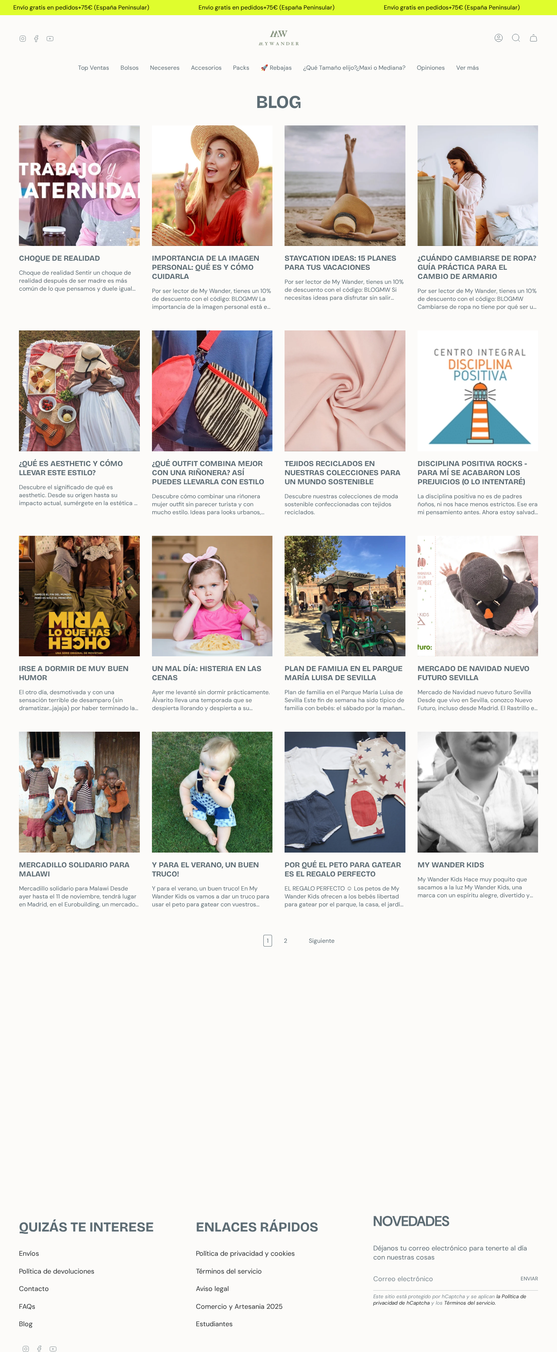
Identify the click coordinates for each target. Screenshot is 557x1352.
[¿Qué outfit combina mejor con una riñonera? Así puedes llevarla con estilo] (212, 390)
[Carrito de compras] (533, 37)
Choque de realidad (59, 258)
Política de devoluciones (56, 1271)
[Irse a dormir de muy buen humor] (79, 596)
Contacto (34, 1288)
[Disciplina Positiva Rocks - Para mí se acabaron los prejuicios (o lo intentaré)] (478, 390)
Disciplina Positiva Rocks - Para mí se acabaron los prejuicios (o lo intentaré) (472, 472)
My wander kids (451, 864)
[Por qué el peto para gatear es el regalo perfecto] (345, 792)
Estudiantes (214, 1324)
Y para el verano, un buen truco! (205, 869)
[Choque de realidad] (79, 185)
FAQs (27, 1306)
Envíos (29, 1253)
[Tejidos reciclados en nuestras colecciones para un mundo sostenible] (345, 390)
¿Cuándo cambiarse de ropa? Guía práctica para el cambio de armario (477, 267)
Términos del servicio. (470, 1303)
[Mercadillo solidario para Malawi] (79, 792)
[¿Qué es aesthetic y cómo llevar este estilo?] (79, 390)
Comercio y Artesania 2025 (239, 1306)
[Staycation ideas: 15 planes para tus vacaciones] (345, 185)
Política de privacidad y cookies (245, 1253)
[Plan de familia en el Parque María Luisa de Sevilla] (345, 596)
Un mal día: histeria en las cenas (206, 673)
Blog (26, 1324)
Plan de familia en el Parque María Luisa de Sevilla (343, 673)
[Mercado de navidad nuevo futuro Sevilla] (478, 596)
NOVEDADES (411, 1221)
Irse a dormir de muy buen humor (73, 673)
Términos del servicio (229, 1271)
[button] (129, 68)
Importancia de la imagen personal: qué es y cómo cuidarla (205, 267)
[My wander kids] (478, 792)
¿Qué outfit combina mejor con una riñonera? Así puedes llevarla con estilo (208, 472)
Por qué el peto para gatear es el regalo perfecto (343, 869)
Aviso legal (212, 1288)
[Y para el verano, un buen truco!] (212, 792)
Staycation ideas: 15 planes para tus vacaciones (340, 263)
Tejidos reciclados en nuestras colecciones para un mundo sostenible (343, 472)
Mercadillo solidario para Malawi (74, 869)
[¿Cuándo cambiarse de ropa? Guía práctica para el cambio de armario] (478, 185)
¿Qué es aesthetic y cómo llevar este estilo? (71, 468)
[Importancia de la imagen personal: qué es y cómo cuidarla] (212, 185)
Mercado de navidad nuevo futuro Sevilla (473, 673)
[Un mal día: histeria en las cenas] (212, 596)
